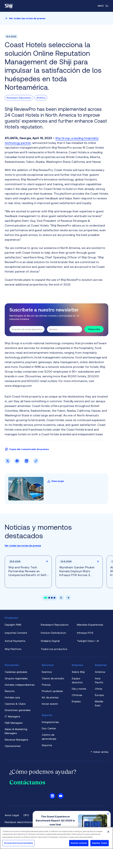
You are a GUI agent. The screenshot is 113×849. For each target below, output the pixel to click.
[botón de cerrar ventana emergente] (108, 813)
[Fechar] (108, 831)
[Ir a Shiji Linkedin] (52, 796)
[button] (45, 598)
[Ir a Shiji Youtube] (61, 796)
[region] (56, 838)
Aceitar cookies (79, 843)
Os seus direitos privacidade (18, 843)
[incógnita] (8, 463)
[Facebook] (17, 463)
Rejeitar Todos (99, 843)
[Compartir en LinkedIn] (26, 463)
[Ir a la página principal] (9, 6)
